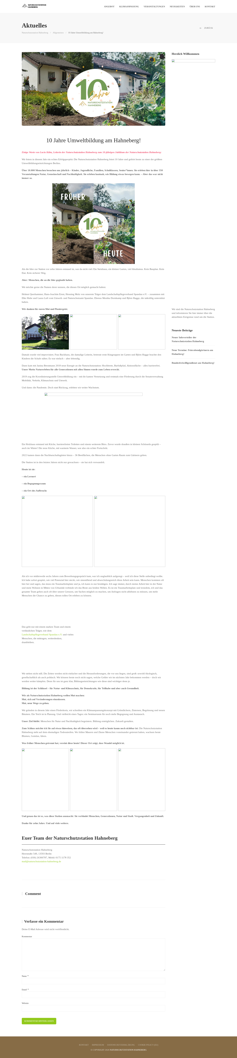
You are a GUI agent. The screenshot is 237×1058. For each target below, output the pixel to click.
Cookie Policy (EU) (148, 1045)
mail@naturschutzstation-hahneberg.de (41, 861)
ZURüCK (208, 28)
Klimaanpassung (129, 6)
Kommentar (27, 936)
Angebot (109, 6)
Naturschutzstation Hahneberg (35, 32)
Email (24, 989)
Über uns (195, 6)
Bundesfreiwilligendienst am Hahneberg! (193, 363)
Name (24, 976)
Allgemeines (58, 32)
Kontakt (210, 6)
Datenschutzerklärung (121, 1045)
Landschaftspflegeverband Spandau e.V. (42, 634)
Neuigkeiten (177, 6)
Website (25, 1003)
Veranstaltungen (154, 6)
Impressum (98, 1045)
